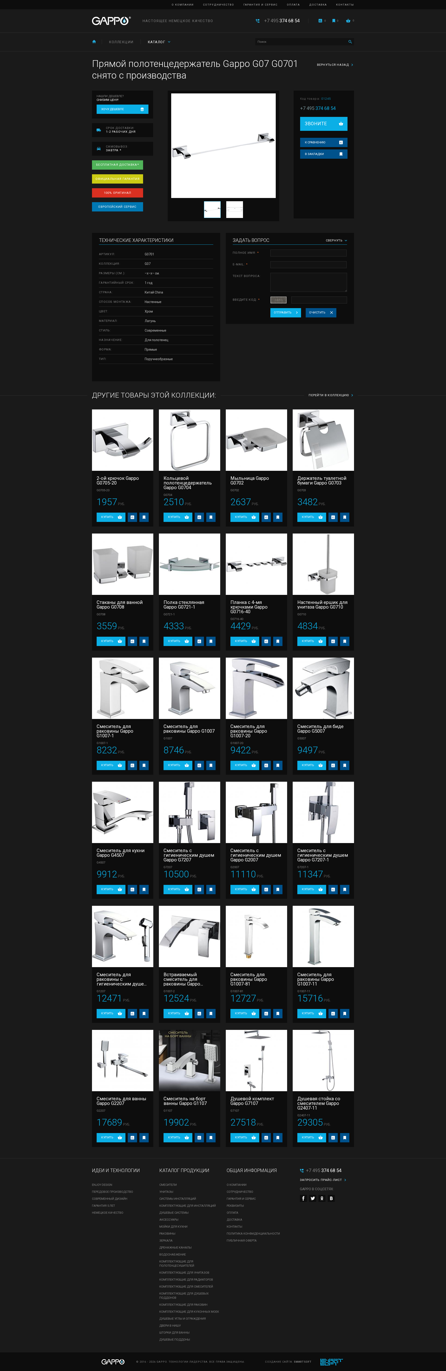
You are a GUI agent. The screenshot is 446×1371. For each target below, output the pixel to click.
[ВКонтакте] (331, 1198)
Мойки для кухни (173, 1226)
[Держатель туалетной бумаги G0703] (323, 440)
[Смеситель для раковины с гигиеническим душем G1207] (122, 936)
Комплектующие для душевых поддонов (184, 1295)
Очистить (317, 312)
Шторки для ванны (174, 1332)
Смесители (168, 1184)
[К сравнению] (132, 517)
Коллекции (121, 42)
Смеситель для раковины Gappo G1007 (189, 728)
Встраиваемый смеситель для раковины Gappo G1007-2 (182, 979)
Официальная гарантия (117, 179)
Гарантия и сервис (260, 4)
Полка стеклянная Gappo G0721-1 (184, 604)
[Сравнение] (320, 21)
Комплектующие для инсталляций (187, 1205)
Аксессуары (168, 1219)
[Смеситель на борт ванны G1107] (189, 1060)
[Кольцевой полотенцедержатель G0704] (189, 440)
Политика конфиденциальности (253, 1233)
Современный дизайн (109, 1198)
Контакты (345, 4)
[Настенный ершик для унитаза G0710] (323, 564)
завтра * (117, 148)
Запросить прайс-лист (321, 1180)
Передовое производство (112, 1191)
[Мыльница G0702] (256, 440)
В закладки (314, 154)
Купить (107, 517)
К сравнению (315, 142)
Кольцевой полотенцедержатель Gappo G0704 (188, 483)
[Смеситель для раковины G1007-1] (122, 688)
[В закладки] (144, 517)
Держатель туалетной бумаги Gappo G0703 (321, 480)
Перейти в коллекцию (329, 395)
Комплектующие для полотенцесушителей (176, 1263)
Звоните (316, 123)
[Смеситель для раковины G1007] (189, 688)
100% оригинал (117, 192)
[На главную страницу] (111, 21)
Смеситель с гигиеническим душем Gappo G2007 (255, 855)
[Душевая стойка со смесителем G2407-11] (323, 1060)
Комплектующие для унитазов (184, 1272)
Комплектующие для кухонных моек (189, 1311)
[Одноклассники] (321, 1198)
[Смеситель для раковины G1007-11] (323, 936)
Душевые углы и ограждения (182, 1318)
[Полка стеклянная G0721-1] (189, 564)
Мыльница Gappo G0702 (249, 480)
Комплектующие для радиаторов (186, 1279)
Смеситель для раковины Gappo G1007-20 (248, 731)
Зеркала (166, 1240)
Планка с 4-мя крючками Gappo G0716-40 (249, 607)
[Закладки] (333, 21)
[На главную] (94, 41)
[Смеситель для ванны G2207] (122, 1060)
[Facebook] (303, 1198)
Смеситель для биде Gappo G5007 (320, 728)
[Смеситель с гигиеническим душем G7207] (189, 812)
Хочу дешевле (112, 109)
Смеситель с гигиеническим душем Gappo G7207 (189, 855)
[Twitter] (312, 1198)
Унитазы (166, 1191)
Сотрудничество (218, 4)
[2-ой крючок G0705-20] (122, 440)
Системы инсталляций (177, 1198)
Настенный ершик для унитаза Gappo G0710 (322, 604)
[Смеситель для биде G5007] (323, 688)
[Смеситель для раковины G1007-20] (256, 688)
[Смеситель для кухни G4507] (122, 812)
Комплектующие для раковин (183, 1304)
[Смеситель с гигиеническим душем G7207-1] (323, 812)
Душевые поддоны (174, 1339)
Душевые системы (174, 1212)
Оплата (293, 4)
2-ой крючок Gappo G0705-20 (118, 480)
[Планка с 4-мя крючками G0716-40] (256, 564)
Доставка (318, 4)
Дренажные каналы (175, 1247)
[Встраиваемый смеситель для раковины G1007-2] (189, 936)
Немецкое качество (107, 1212)
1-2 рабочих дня (121, 129)
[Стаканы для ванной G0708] (122, 564)
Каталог (157, 42)
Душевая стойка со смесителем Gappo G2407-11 (318, 1103)
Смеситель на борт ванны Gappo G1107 (185, 1101)
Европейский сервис (117, 206)
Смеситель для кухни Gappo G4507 (120, 852)
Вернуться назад (333, 64)
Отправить (283, 312)
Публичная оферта (242, 1240)
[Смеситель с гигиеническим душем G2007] (256, 812)
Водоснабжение (172, 1254)
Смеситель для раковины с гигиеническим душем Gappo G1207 (122, 979)
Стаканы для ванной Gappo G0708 (120, 604)
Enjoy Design (102, 1184)
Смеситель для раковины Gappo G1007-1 (115, 731)
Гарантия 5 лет (103, 1205)
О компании (183, 4)
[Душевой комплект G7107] (256, 1060)
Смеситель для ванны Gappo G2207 (121, 1101)
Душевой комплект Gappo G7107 (252, 1101)
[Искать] (350, 41)
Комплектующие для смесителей (186, 1286)
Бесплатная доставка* (117, 164)
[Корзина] (348, 21)
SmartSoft (303, 1361)
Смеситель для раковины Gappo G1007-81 (248, 979)
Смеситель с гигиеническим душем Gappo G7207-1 (322, 855)
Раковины (167, 1233)
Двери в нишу (170, 1325)
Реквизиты (235, 1205)
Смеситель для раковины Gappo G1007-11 (315, 979)
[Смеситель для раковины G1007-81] (256, 936)
